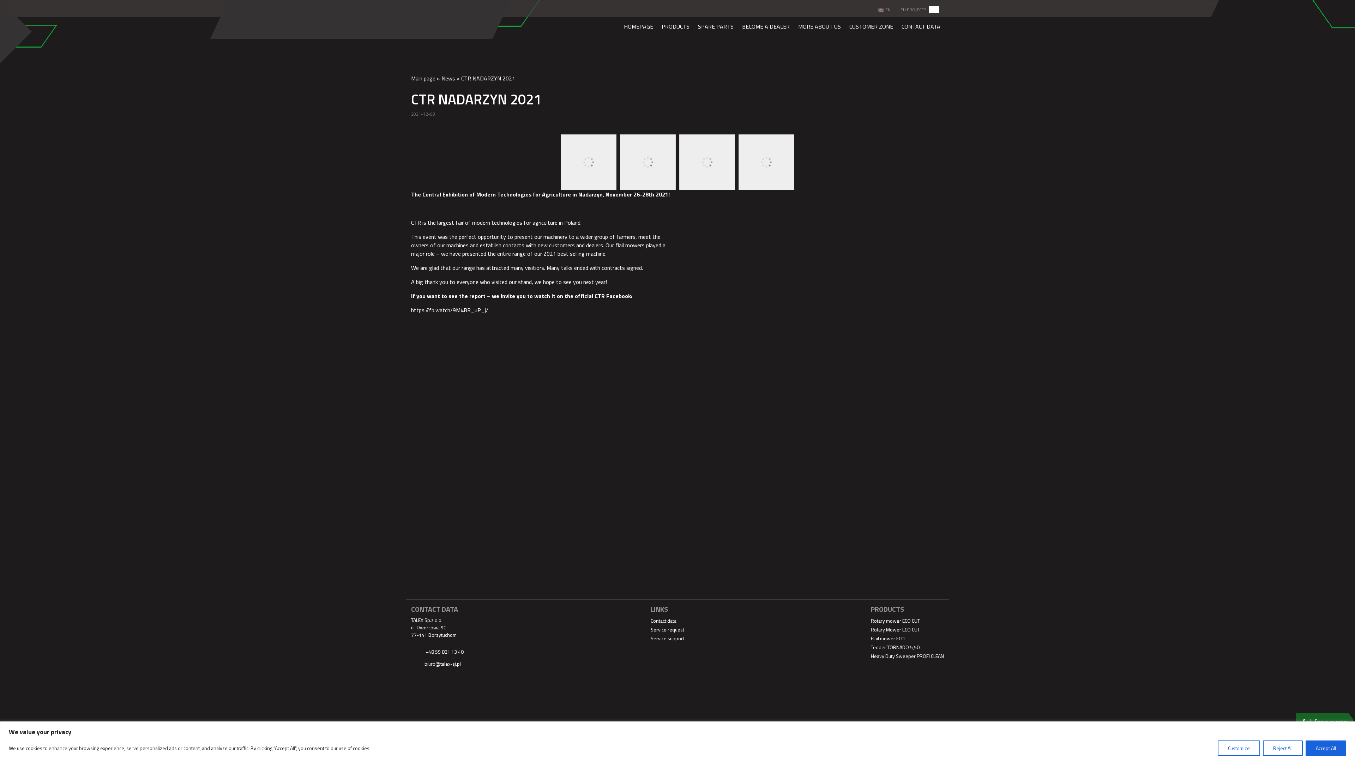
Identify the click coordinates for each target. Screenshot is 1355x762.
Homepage (638, 26)
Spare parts (716, 26)
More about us (819, 26)
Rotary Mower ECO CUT (895, 629)
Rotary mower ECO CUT (895, 620)
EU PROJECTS (914, 9)
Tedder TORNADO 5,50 (895, 647)
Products (675, 26)
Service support (667, 638)
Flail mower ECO (888, 638)
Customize (1239, 748)
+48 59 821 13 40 (444, 651)
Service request (667, 629)
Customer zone (871, 26)
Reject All (1283, 748)
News (448, 78)
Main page (423, 78)
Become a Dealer (766, 26)
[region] (677, 741)
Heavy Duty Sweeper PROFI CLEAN (907, 656)
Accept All (1326, 748)
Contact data (921, 26)
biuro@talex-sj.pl (442, 663)
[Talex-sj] (451, 19)
